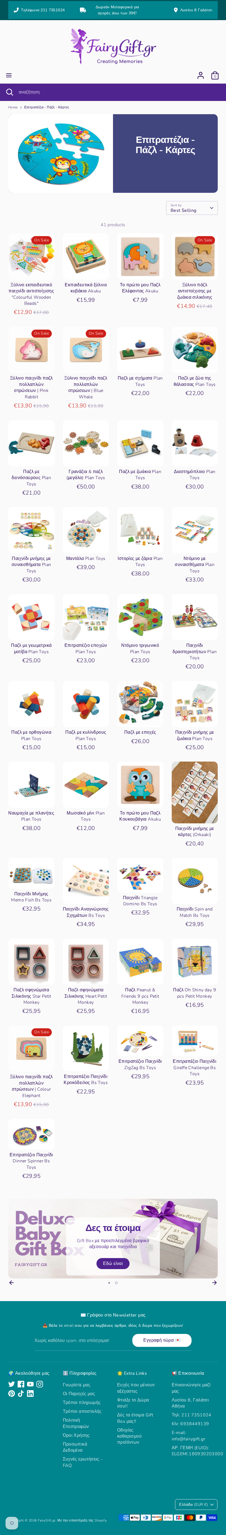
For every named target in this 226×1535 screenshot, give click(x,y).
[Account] (200, 73)
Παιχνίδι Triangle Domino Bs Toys (140, 901)
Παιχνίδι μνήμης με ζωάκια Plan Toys (194, 735)
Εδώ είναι (113, 1264)
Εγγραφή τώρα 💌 (162, 1340)
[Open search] (9, 92)
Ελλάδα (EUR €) (193, 1504)
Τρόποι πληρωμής (82, 1403)
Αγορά (31, 270)
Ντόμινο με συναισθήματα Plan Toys (194, 565)
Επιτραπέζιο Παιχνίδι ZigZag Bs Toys (140, 1064)
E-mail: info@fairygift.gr (189, 1436)
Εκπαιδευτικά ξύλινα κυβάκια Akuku (86, 288)
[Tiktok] (21, 1393)
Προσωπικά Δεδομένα (75, 1447)
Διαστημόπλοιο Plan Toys (195, 475)
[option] (113, 1238)
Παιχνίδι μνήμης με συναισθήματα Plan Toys (31, 565)
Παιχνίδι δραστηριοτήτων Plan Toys (195, 651)
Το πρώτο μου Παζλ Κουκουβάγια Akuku (140, 816)
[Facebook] (21, 1384)
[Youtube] (30, 1384)
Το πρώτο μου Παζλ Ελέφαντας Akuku (140, 288)
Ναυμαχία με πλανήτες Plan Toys (31, 816)
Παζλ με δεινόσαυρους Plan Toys (31, 478)
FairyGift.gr (47, 1520)
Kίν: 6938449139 (190, 1424)
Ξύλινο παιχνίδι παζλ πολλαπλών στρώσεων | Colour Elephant (31, 1086)
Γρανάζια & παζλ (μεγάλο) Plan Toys (85, 475)
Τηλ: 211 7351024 (191, 1415)
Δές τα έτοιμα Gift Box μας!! (135, 1418)
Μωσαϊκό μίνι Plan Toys (86, 816)
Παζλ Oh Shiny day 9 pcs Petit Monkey (194, 993)
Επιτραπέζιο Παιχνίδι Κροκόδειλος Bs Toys (86, 1080)
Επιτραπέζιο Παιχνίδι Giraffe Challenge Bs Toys (194, 1067)
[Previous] (11, 1282)
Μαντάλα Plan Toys (86, 559)
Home (13, 107)
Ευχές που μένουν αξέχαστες (136, 1388)
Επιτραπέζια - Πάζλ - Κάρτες (46, 107)
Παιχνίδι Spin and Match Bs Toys (195, 912)
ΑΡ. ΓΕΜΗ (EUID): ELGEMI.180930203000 (198, 1451)
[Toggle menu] (8, 75)
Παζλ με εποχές (140, 732)
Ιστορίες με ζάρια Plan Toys (140, 562)
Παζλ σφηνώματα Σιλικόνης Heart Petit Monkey (85, 996)
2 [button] (116, 1283)
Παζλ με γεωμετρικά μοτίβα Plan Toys (31, 648)
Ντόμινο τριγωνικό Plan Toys (140, 648)
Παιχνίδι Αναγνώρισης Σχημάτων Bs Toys (86, 912)
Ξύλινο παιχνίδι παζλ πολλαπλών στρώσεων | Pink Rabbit (31, 387)
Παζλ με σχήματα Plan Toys (140, 381)
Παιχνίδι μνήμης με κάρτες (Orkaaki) (194, 832)
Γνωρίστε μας (77, 1385)
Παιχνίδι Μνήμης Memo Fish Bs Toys (31, 897)
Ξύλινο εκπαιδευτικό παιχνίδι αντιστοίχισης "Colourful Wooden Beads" (31, 294)
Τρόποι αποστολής (82, 1411)
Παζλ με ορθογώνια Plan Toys (31, 735)
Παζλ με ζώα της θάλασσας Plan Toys (195, 381)
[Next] (214, 1282)
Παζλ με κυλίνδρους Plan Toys (85, 735)
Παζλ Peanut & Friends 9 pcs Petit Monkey (140, 996)
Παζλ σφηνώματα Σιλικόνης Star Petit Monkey (31, 996)
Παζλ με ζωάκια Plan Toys (140, 475)
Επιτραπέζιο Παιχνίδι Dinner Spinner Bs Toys (31, 1161)
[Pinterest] (11, 1393)
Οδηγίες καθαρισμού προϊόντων (129, 1436)
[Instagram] (39, 1384)
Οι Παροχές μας (79, 1394)
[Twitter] (11, 1384)
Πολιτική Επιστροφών (76, 1423)
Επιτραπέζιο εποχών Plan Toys (85, 648)
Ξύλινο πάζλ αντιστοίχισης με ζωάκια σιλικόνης (194, 291)
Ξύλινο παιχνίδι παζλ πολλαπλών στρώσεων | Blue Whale (85, 387)
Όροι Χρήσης (76, 1435)
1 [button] (109, 1283)
